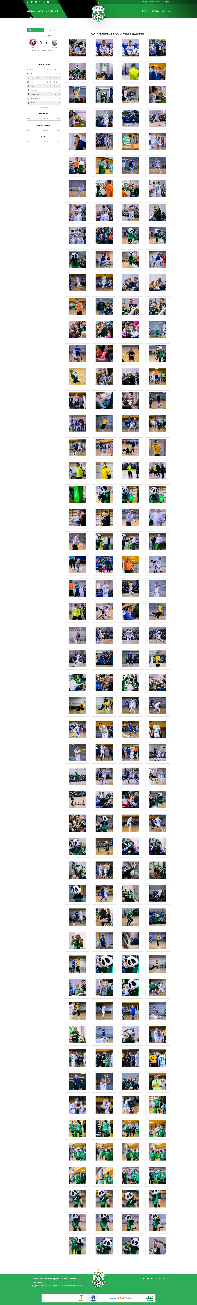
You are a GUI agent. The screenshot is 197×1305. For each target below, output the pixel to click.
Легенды (155, 11)
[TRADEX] (138, 1298)
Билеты (49, 11)
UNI (56, 11)
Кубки (145, 11)
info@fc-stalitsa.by (148, 2)
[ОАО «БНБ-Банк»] (92, 1298)
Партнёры (165, 11)
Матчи (40, 11)
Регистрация (166, 2)
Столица (31, 11)
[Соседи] (115, 1298)
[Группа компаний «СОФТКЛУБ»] (127, 1298)
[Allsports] (58, 1298)
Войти (158, 2)
